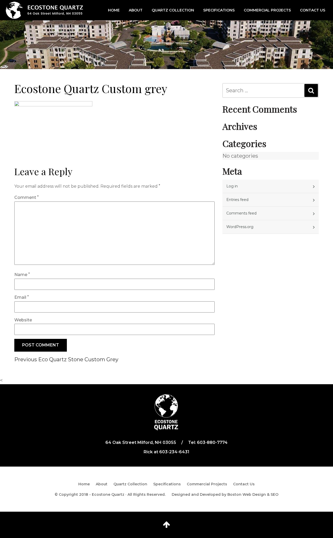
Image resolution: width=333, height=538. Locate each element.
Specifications (219, 10)
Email (21, 297)
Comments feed (241, 213)
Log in (232, 186)
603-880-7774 (212, 442)
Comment (26, 197)
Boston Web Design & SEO (252, 494)
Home (114, 10)
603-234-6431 (174, 451)
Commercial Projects (267, 10)
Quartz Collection (173, 10)
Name (22, 274)
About (136, 10)
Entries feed (237, 199)
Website (23, 319)
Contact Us (312, 10)
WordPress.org (239, 226)
